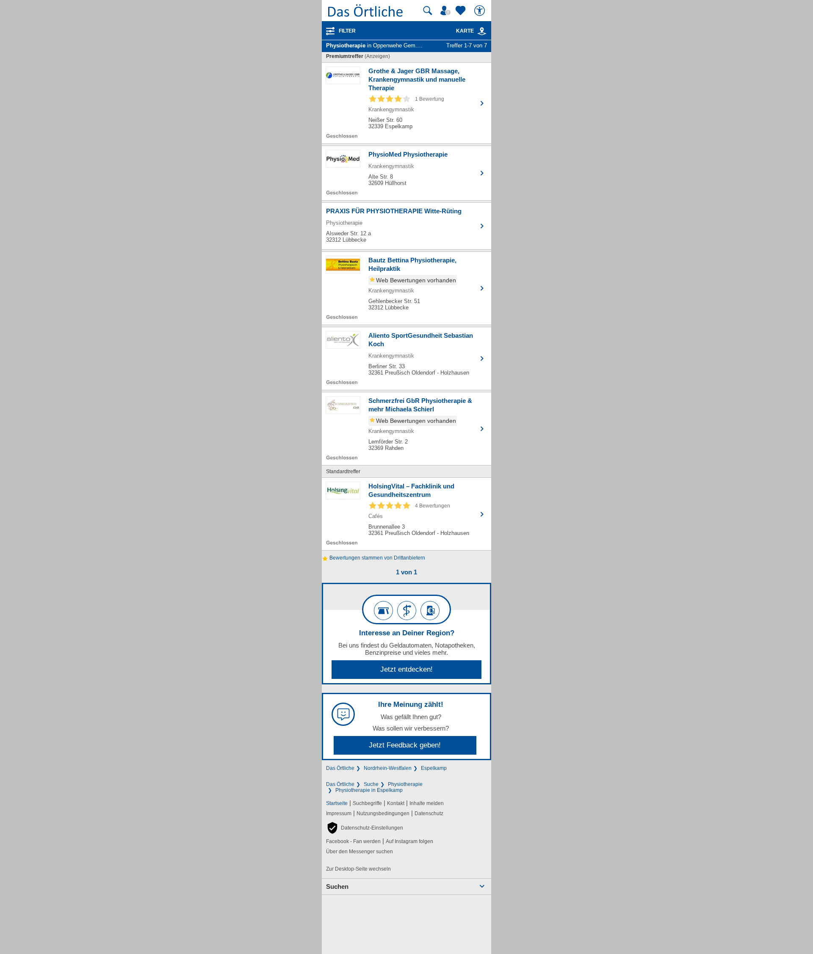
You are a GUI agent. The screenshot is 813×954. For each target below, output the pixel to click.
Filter (347, 31)
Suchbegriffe (367, 803)
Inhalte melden (426, 803)
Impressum (338, 813)
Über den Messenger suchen (359, 852)
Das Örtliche (340, 768)
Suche (371, 784)
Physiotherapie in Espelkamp (369, 790)
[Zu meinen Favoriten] (461, 10)
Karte (465, 31)
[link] (482, 31)
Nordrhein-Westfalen (388, 768)
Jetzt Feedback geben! (405, 745)
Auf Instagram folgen (409, 841)
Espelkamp (434, 768)
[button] (364, 827)
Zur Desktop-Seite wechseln (358, 869)
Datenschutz (429, 813)
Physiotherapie (405, 784)
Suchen (337, 886)
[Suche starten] (427, 10)
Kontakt (395, 803)
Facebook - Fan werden (353, 841)
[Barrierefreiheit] (480, 10)
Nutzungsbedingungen (383, 813)
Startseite (337, 803)
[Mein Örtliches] (446, 10)
